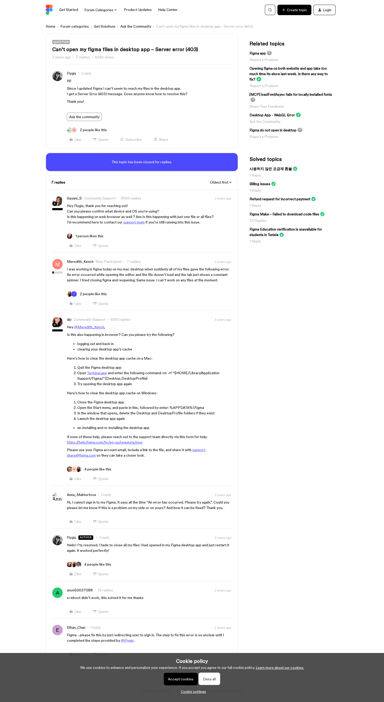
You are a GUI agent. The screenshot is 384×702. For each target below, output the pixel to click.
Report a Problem (263, 60)
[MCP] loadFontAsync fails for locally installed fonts (290, 94)
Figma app (257, 53)
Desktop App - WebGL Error (272, 115)
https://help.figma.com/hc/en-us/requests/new (105, 442)
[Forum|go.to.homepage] (49, 10)
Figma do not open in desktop (272, 130)
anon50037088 (80, 590)
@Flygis (127, 640)
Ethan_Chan (76, 627)
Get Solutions (104, 26)
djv (69, 319)
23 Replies (258, 221)
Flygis (71, 73)
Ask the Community (135, 26)
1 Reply (255, 175)
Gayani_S (74, 198)
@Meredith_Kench (89, 327)
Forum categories (74, 26)
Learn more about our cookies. (280, 667)
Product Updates (138, 10)
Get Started (68, 10)
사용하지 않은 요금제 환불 (270, 169)
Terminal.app (97, 373)
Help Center (168, 10)
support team (134, 222)
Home (50, 26)
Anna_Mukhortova (81, 495)
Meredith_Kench (80, 261)
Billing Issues (259, 184)
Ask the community (84, 117)
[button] (294, 10)
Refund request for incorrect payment (279, 199)
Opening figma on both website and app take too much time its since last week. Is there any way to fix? (288, 73)
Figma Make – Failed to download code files (284, 214)
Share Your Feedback (266, 106)
